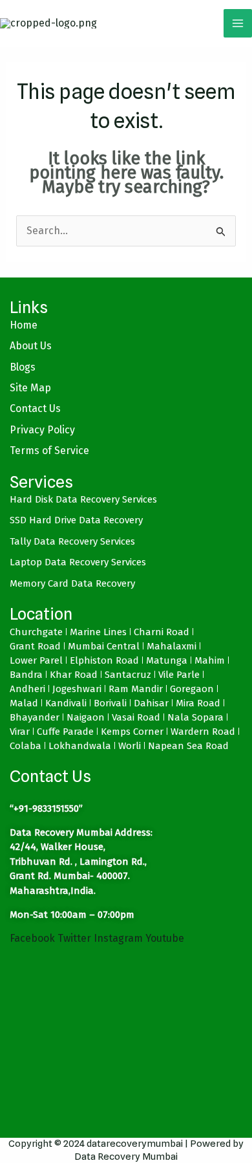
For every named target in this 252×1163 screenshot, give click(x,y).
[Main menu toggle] (238, 23)
